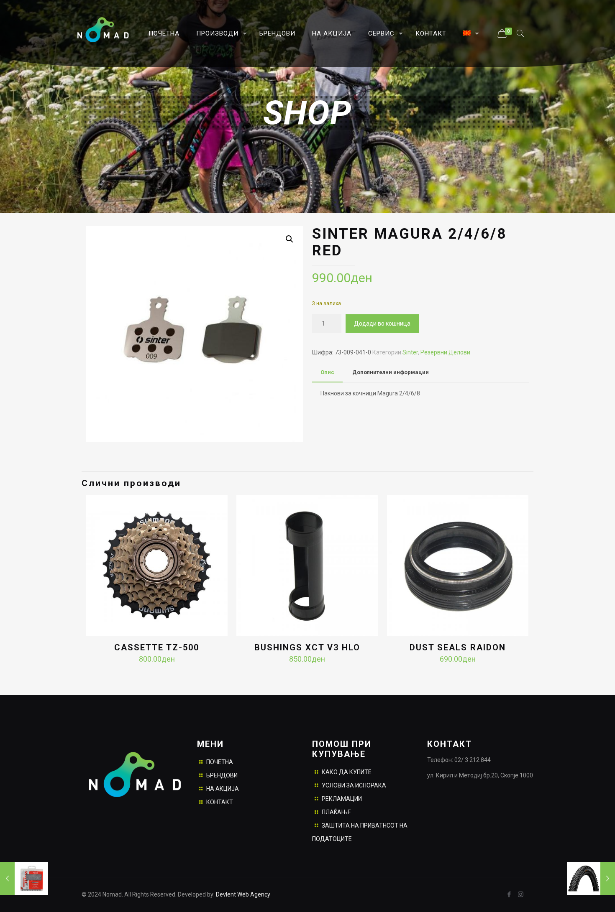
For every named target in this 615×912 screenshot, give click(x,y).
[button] (289, 239)
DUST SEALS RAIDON (458, 647)
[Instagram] (520, 894)
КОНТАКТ (219, 802)
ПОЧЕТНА (219, 762)
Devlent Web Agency (242, 894)
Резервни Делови (445, 352)
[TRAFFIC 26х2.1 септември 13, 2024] (591, 878)
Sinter (410, 352)
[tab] (327, 372)
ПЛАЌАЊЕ (336, 812)
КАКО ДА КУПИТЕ (347, 772)
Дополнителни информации (390, 372)
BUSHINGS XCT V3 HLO (307, 647)
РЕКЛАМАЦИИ (342, 798)
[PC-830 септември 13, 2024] (24, 878)
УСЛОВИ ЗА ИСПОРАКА (354, 785)
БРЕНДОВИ (222, 775)
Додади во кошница (382, 323)
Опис (327, 372)
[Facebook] (509, 894)
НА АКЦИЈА (222, 788)
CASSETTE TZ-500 (156, 647)
